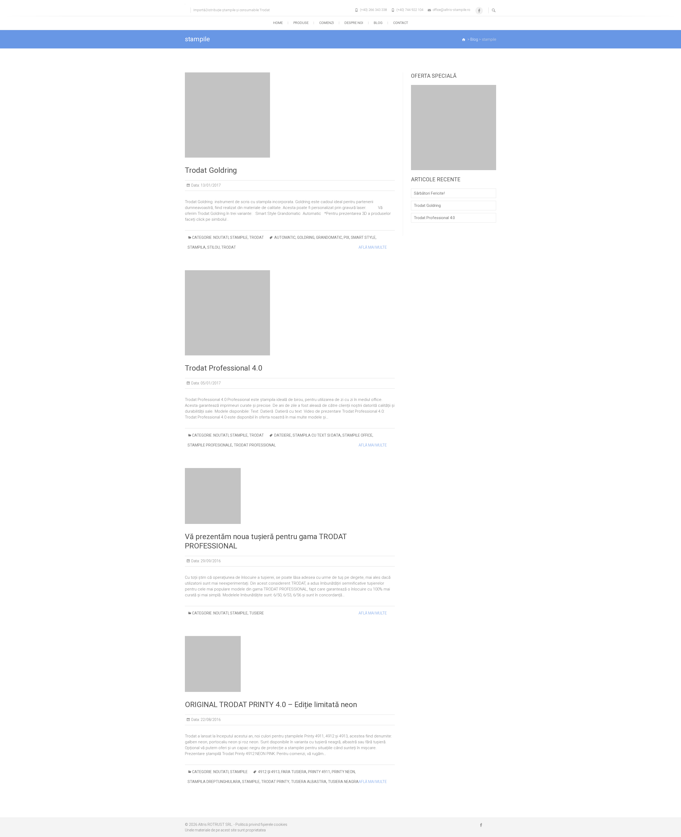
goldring (305, 237)
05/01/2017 (210, 383)
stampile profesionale (210, 445)
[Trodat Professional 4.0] (290, 312)
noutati (221, 237)
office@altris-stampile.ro (451, 10)
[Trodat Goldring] (290, 115)
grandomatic (329, 237)
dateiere (282, 435)
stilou (213, 247)
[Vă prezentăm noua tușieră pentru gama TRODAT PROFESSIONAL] (290, 496)
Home (278, 23)
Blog (378, 23)
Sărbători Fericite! (429, 193)
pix (346, 237)
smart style (363, 237)
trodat (256, 237)
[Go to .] (464, 39)
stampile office (357, 435)
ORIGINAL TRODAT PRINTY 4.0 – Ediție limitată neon (271, 704)
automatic (285, 237)
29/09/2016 (210, 561)
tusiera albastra (308, 781)
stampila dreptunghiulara (214, 781)
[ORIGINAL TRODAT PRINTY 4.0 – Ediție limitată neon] (290, 664)
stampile (239, 237)
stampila (197, 247)
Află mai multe (373, 247)
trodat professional (255, 445)
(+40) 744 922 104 (409, 10)
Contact (400, 23)
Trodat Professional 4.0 (223, 368)
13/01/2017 (210, 185)
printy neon (343, 772)
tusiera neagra (343, 781)
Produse (301, 23)
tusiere (256, 613)
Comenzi (326, 23)
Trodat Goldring (211, 170)
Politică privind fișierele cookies (261, 824)
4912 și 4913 (269, 772)
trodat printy (275, 781)
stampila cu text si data (317, 435)
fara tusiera (293, 772)
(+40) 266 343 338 (373, 10)
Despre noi (353, 23)
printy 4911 (319, 772)
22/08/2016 (210, 719)
